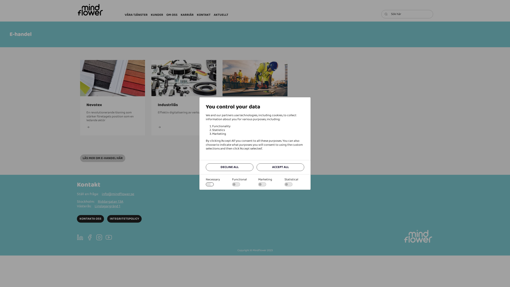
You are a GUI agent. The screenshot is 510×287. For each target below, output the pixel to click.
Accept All (280, 167)
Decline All (230, 167)
